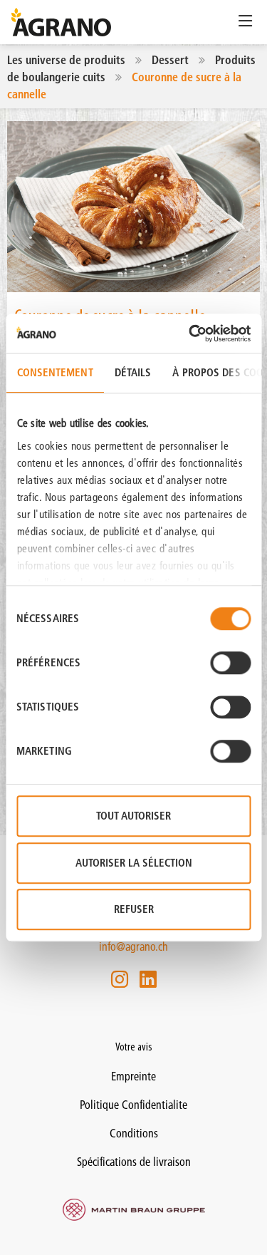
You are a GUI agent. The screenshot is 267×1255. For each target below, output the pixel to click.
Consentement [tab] (54, 372)
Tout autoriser (133, 815)
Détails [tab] (132, 372)
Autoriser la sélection (133, 862)
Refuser (134, 909)
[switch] (230, 662)
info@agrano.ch (133, 946)
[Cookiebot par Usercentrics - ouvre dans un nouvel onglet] (190, 333)
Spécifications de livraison (134, 1162)
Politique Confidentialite (133, 1105)
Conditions (134, 1133)
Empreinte (133, 1076)
